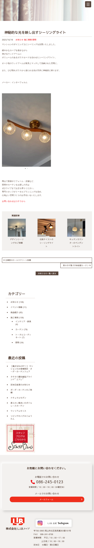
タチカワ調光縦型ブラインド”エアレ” (21, 378)
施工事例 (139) (17, 317)
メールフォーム (46, 499)
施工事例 (28, 39)
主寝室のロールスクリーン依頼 (18, 260)
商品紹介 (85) (17, 312)
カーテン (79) (21, 329)
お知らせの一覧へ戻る (47, 273)
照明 (34, 39)
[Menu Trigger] (88, 4)
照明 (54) (19, 342)
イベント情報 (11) (19, 307)
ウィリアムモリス (19, 410)
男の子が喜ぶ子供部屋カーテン (76, 265)
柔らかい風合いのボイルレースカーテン (21, 404)
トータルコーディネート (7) (23, 336)
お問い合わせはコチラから (13, 201)
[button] (49, 130)
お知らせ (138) (17, 302)
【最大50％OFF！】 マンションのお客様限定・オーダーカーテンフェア (22, 369)
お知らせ (19, 39)
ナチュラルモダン (18, 397)
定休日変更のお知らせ (20, 384)
